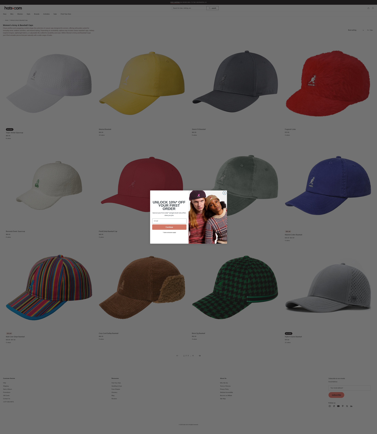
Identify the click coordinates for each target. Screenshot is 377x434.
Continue (169, 227)
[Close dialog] (224, 193)
